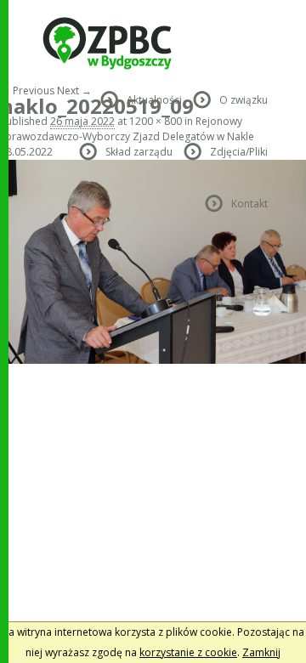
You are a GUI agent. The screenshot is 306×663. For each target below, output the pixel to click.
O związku (243, 100)
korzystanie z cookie (188, 652)
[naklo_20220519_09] (153, 360)
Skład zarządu (139, 151)
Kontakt (249, 203)
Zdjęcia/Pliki (239, 151)
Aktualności (154, 100)
